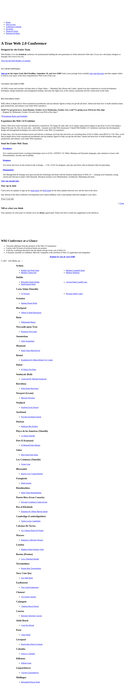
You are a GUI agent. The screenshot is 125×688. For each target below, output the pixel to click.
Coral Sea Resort (27, 625)
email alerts (35, 190)
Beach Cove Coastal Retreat (32, 474)
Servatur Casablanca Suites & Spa (34, 502)
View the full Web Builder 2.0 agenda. (16, 61)
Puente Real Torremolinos (31, 568)
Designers (7, 160)
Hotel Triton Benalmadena (31, 493)
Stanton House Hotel (29, 303)
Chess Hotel (25, 635)
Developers (7, 148)
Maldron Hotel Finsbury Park (32, 549)
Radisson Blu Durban (29, 426)
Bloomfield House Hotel (30, 682)
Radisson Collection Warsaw (32, 540)
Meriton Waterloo (72, 273)
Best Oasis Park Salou (29, 455)
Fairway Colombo (28, 654)
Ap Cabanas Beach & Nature (32, 530)
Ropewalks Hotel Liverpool (31, 644)
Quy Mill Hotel (27, 578)
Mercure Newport (28, 398)
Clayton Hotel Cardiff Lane (76, 282)
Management (8, 170)
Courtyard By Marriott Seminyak (34, 379)
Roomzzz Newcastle (29, 332)
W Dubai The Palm (28, 369)
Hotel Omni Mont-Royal (30, 351)
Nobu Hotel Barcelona (29, 388)
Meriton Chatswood (28, 273)
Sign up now (11, 24)
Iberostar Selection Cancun (31, 616)
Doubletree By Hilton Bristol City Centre (37, 360)
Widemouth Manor (28, 322)
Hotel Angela (26, 483)
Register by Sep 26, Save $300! (62, 257)
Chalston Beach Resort (30, 606)
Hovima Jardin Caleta (74, 294)
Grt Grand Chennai (28, 597)
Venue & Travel (12, 31)
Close (122, 203)
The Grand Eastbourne (30, 587)
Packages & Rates (13, 33)
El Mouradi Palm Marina (30, 445)
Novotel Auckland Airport (31, 417)
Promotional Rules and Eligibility (15, 116)
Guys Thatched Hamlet (30, 559)
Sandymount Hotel (28, 284)
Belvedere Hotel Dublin (30, 282)
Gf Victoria (25, 294)
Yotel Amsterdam (27, 341)
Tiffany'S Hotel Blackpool (31, 313)
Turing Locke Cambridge (31, 521)
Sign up (4, 73)
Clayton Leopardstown (30, 673)
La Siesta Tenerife (28, 436)
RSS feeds (47, 190)
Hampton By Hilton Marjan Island (34, 511)
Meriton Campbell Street (75, 270)
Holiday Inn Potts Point (30, 270)
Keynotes (9, 29)
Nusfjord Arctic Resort (29, 407)
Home (8, 22)
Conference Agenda (13, 27)
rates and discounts (96, 73)
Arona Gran (25, 464)
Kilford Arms (26, 663)
